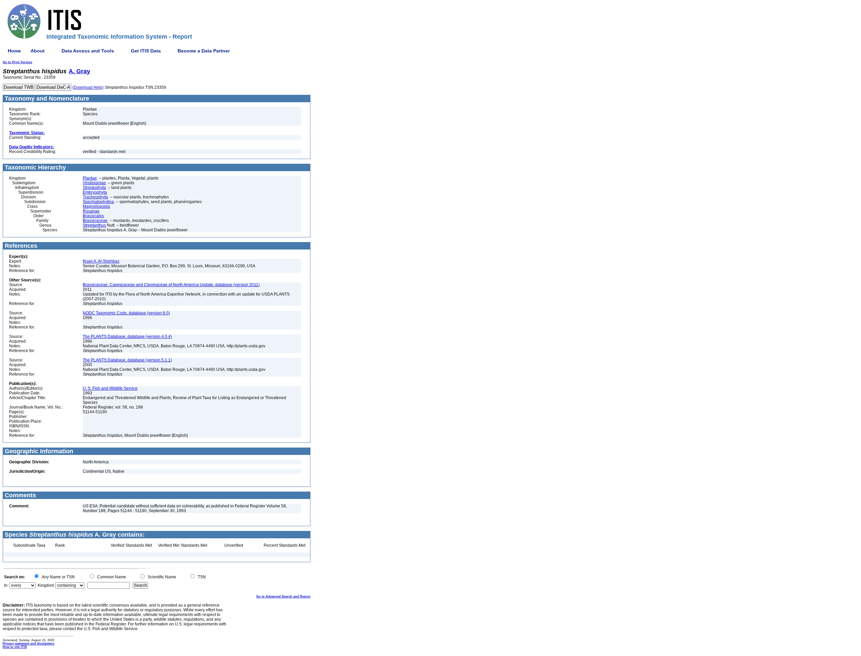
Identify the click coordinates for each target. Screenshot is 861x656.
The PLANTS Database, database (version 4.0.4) (127, 336)
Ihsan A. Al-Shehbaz (101, 261)
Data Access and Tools (88, 50)
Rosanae (91, 211)
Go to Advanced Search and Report (283, 596)
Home (14, 50)
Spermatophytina (98, 201)
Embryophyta (95, 192)
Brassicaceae (95, 220)
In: (6, 585)
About (38, 50)
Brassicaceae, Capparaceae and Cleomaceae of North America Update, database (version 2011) (171, 284)
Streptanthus (94, 225)
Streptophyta (94, 187)
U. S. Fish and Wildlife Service (110, 388)
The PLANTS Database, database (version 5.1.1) (127, 360)
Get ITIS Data (146, 50)
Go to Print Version (17, 62)
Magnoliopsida (96, 206)
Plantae (90, 178)
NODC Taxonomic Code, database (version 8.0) (126, 313)
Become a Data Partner (204, 50)
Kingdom (46, 585)
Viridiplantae (94, 183)
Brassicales (93, 216)
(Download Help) (88, 87)
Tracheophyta (95, 197)
